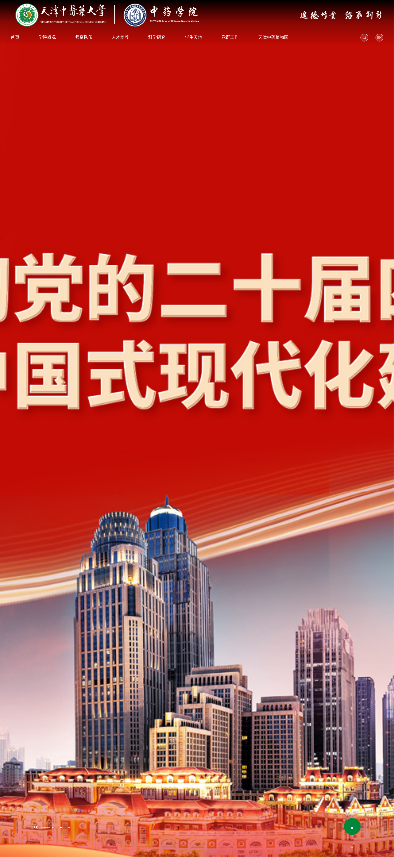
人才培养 (120, 37)
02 (44, 827)
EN (379, 37)
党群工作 (230, 37)
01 (36, 827)
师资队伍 (84, 37)
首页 (15, 37)
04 (69, 827)
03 (61, 827)
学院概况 (47, 37)
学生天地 (193, 37)
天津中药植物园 (273, 37)
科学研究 (157, 37)
